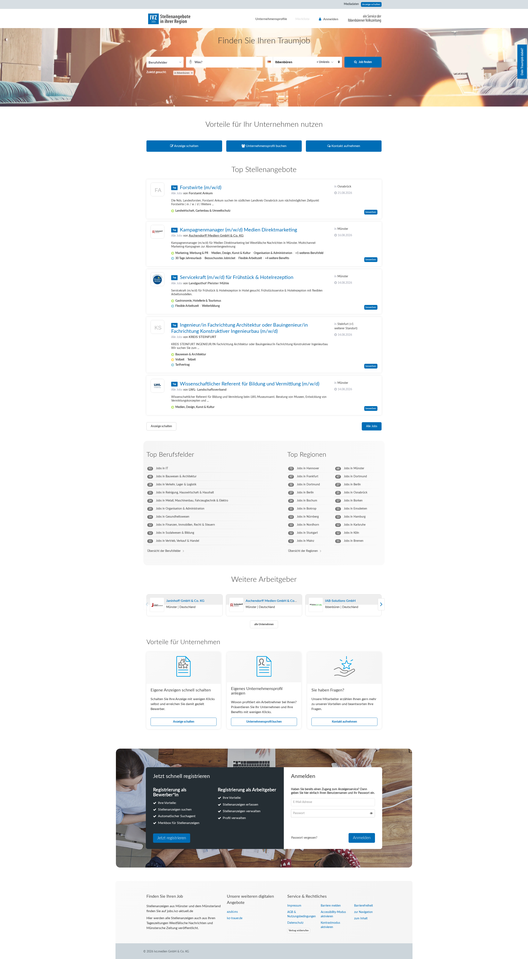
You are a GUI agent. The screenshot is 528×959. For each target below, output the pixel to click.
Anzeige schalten (371, 4)
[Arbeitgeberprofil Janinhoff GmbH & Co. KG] (157, 605)
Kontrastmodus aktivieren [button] (330, 925)
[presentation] (381, 604)
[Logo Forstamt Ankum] (157, 190)
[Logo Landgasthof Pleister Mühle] (157, 279)
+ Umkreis (323, 62)
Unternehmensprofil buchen (264, 721)
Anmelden (330, 19)
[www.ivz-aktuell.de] (361, 18)
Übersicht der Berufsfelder (164, 551)
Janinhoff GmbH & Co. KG (185, 600)
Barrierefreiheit (363, 905)
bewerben (370, 212)
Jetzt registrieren (171, 838)
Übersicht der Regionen (303, 551)
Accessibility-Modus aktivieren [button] (333, 914)
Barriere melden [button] (331, 905)
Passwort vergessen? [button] (304, 837)
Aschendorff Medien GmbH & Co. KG (216, 235)
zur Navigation (363, 912)
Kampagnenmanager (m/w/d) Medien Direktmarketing (238, 230)
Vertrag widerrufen (299, 930)
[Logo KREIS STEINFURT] (157, 328)
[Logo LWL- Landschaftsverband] (157, 385)
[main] (264, 454)
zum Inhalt (361, 918)
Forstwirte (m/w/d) (200, 187)
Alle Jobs (176, 193)
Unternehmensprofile (271, 19)
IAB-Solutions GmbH (340, 600)
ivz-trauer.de (234, 918)
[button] (339, 62)
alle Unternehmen (264, 624)
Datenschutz (295, 922)
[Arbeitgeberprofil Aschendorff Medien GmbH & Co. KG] (236, 605)
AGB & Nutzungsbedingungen (301, 914)
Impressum (294, 905)
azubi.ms (232, 911)
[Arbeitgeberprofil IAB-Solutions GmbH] (316, 605)
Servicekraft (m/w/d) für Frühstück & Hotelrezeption (236, 277)
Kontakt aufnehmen (344, 721)
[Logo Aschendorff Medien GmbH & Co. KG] (157, 231)
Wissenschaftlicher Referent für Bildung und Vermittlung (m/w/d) (249, 384)
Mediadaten (351, 4)
